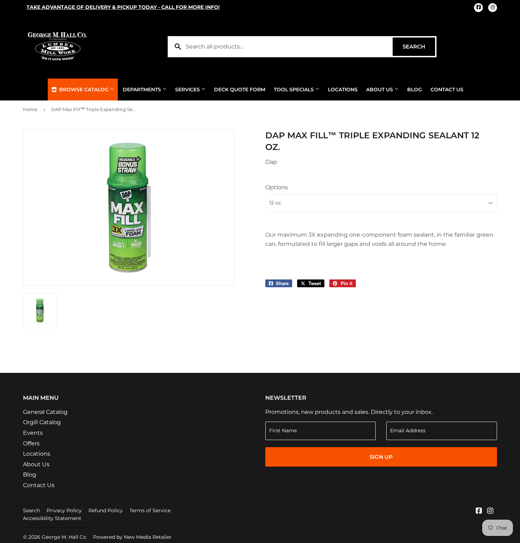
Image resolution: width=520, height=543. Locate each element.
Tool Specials (294, 89)
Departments (142, 89)
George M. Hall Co (64, 537)
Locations (343, 89)
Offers (31, 443)
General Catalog (45, 412)
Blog (414, 89)
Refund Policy (105, 510)
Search (419, 46)
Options (276, 187)
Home (30, 109)
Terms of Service (150, 510)
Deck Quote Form (239, 89)
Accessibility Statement (52, 518)
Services (188, 89)
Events (33, 432)
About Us (380, 89)
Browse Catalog (84, 89)
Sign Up (381, 457)
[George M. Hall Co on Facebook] (479, 511)
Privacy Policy (64, 510)
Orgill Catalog (42, 422)
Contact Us (447, 89)
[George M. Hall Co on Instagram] (490, 511)
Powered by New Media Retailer (132, 537)
